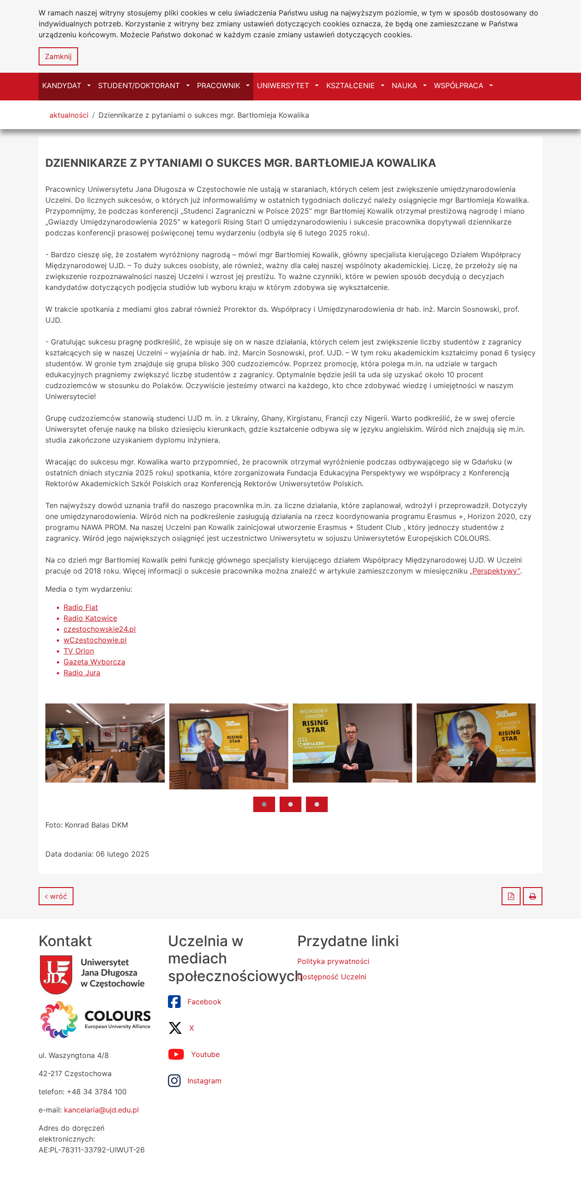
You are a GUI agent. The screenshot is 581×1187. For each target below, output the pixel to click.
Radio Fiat (81, 607)
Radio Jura (82, 672)
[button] (264, 804)
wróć (57, 896)
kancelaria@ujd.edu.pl (101, 1109)
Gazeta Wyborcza (94, 661)
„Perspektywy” (495, 570)
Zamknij (58, 56)
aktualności (69, 115)
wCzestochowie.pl (95, 639)
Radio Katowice (90, 618)
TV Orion (79, 650)
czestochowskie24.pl (100, 628)
